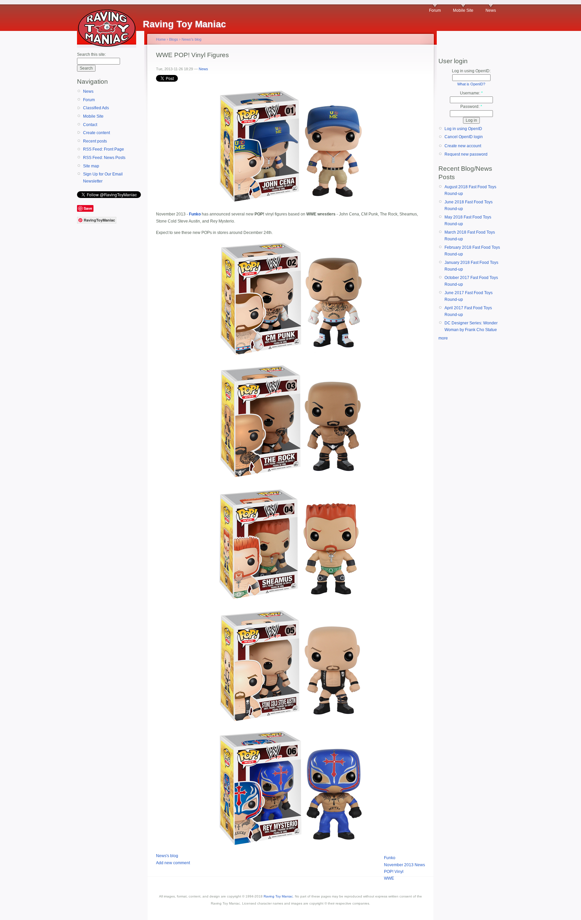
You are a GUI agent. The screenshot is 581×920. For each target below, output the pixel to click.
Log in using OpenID (463, 128)
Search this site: (91, 54)
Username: (471, 93)
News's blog (191, 39)
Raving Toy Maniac (278, 896)
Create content (96, 132)
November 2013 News (404, 865)
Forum (435, 10)
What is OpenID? (471, 84)
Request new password (466, 154)
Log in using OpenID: (471, 71)
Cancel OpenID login (463, 136)
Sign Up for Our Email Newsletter (103, 177)
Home (161, 39)
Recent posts (95, 141)
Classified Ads (96, 108)
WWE (389, 878)
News (491, 10)
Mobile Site (463, 10)
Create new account (462, 146)
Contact (90, 124)
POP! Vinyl (393, 871)
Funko (389, 857)
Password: (471, 106)
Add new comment (173, 863)
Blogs (173, 39)
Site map (91, 166)
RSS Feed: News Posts (104, 157)
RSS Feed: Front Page (103, 149)
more (443, 338)
